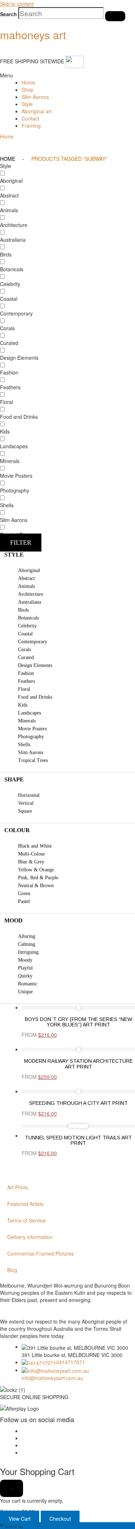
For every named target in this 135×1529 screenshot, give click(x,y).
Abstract (26, 578)
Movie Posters (32, 728)
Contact (30, 118)
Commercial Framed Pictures (40, 1253)
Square (25, 811)
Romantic (27, 983)
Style (27, 104)
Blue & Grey (31, 862)
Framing (31, 125)
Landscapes (29, 713)
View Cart (20, 1518)
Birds (23, 610)
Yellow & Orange (36, 869)
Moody (25, 960)
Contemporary (32, 641)
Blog (12, 1270)
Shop (27, 89)
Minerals (27, 720)
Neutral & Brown (36, 885)
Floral (24, 689)
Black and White (35, 846)
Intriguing (28, 952)
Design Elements (35, 665)
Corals (24, 649)
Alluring (26, 936)
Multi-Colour (31, 854)
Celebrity (27, 626)
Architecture (30, 594)
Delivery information (30, 1236)
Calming (26, 944)
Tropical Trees (33, 760)
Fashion (26, 673)
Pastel (24, 901)
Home (28, 82)
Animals (26, 586)
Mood (13, 920)
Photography (31, 736)
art (33, 34)
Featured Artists (25, 1203)
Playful (25, 968)
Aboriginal (29, 570)
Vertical (25, 803)
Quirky (25, 976)
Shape (14, 779)
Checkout (60, 1518)
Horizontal (29, 795)
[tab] (67, 555)
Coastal (25, 633)
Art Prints (17, 1187)
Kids (22, 705)
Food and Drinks (35, 697)
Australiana (29, 602)
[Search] (115, 16)
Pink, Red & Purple (38, 877)
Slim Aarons (35, 96)
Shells (24, 744)
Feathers (26, 681)
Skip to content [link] (17, 3)
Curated (26, 657)
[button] (5, 75)
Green (24, 893)
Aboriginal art (37, 111)
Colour (17, 830)
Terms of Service (26, 1220)
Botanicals (28, 618)
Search (8, 14)
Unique (25, 991)
